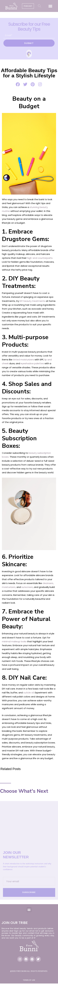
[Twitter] (38, 959)
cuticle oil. (28, 692)
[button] (50, 6)
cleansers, (48, 583)
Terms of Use (29, 980)
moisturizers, (9, 587)
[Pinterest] (32, 959)
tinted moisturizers (23, 359)
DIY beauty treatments (32, 301)
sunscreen (27, 587)
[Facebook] (26, 959)
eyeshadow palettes (32, 363)
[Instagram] (20, 959)
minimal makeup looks (14, 641)
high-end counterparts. (40, 258)
